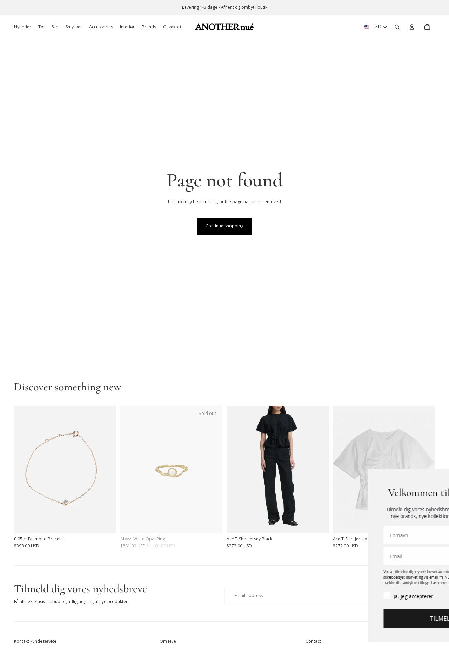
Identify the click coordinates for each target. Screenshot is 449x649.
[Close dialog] (441, 477)
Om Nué (168, 641)
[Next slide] (105, 469)
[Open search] (397, 27)
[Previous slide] (24, 469)
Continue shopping (224, 226)
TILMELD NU (371, 618)
